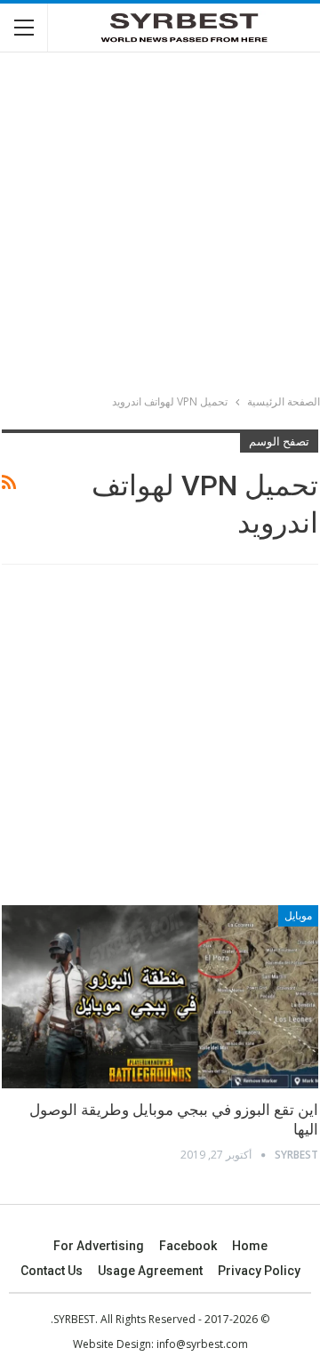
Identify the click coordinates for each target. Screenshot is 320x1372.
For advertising (98, 1246)
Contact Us (51, 1271)
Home (250, 1246)
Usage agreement (150, 1271)
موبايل (298, 916)
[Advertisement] (160, 226)
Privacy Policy (259, 1271)
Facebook (188, 1246)
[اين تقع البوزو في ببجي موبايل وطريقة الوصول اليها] (160, 996)
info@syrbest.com (202, 1344)
